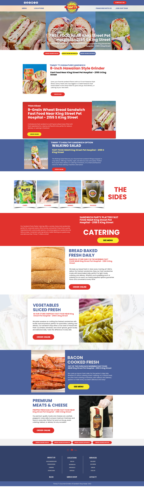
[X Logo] (35, 3)
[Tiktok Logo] (30, 3)
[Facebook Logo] (27, 3)
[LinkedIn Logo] (37, 3)
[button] (35, 79)
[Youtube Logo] (32, 3)
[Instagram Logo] (25, 3)
